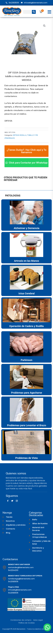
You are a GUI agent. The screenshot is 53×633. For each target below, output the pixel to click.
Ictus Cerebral (27, 293)
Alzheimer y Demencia (26, 228)
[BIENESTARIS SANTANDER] (4, 567)
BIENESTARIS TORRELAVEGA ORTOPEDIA (25, 575)
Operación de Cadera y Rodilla (26, 326)
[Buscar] (34, 12)
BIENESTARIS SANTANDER (19, 564)
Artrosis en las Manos (26, 260)
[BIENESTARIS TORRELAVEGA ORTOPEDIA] (4, 579)
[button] (49, 12)
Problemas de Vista (26, 458)
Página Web (13, 587)
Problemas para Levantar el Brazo (26, 425)
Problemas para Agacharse (26, 392)
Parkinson (26, 360)
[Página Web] (4, 590)
